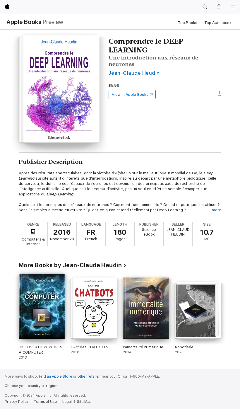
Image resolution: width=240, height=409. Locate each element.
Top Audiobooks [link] (219, 23)
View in (130, 94)
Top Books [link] (187, 23)
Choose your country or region (31, 386)
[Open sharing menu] (219, 94)
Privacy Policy (16, 402)
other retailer (89, 376)
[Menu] (233, 7)
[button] (205, 7)
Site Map (84, 402)
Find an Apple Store (55, 376)
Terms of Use (45, 402)
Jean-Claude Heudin (134, 73)
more (216, 210)
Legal (67, 402)
